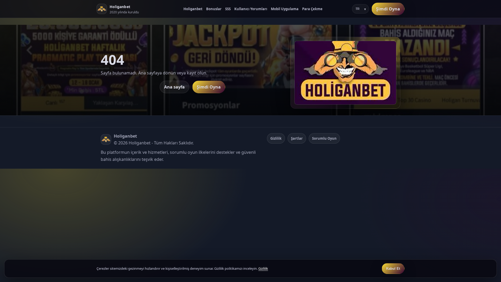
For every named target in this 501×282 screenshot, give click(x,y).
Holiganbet (192, 9)
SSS (228, 9)
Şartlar (297, 138)
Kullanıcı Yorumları (250, 9)
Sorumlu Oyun (324, 138)
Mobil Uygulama (285, 9)
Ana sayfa (174, 87)
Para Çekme (312, 9)
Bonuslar (214, 9)
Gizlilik (276, 138)
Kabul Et (393, 269)
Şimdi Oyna (388, 9)
